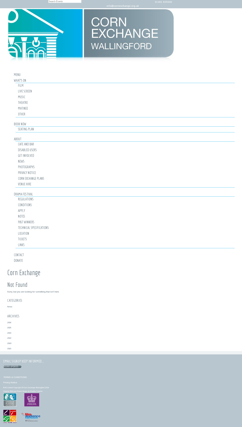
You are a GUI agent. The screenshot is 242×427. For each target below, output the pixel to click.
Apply (21, 211)
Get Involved (26, 155)
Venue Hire (24, 184)
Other (21, 114)
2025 (9, 327)
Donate (18, 260)
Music (21, 97)
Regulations (25, 199)
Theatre (23, 102)
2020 (9, 343)
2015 (9, 348)
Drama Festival (23, 194)
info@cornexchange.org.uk (123, 6)
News (21, 161)
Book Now (20, 124)
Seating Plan (26, 129)
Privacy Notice (27, 173)
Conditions (25, 205)
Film (21, 85)
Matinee (23, 108)
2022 (9, 338)
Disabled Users (27, 150)
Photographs (26, 167)
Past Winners (26, 222)
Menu (17, 75)
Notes (21, 216)
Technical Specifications (33, 228)
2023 (9, 333)
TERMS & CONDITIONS (15, 377)
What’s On (20, 80)
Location (23, 233)
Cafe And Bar (26, 144)
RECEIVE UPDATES (11, 366)
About (17, 139)
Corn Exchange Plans (31, 178)
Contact (19, 255)
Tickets (22, 239)
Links (21, 245)
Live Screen (25, 91)
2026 (9, 322)
